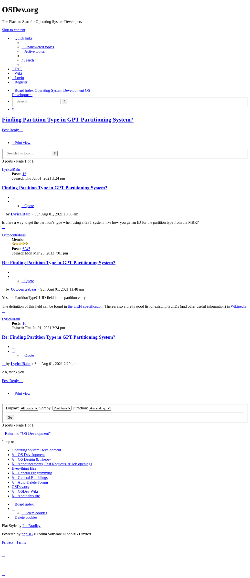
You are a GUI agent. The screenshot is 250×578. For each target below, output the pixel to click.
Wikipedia (238, 306)
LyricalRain (11, 169)
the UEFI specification (85, 306)
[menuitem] (37, 47)
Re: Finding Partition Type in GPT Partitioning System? (58, 262)
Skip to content (13, 30)
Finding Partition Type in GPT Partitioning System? (68, 119)
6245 (26, 249)
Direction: (81, 408)
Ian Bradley (31, 526)
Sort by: (45, 408)
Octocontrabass (14, 235)
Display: (13, 408)
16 (24, 174)
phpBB (27, 534)
